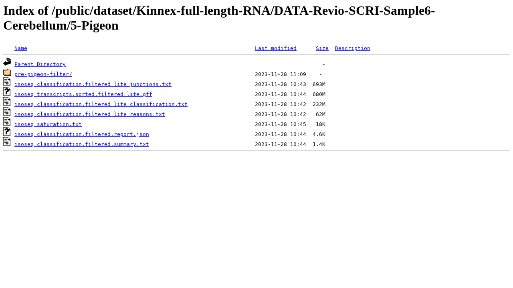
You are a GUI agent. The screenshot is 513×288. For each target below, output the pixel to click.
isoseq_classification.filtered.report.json (81, 134)
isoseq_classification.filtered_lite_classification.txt (101, 104)
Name (20, 48)
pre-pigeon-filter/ (43, 74)
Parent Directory (40, 64)
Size (322, 48)
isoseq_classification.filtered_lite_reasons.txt (89, 114)
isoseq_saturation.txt (48, 124)
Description (352, 48)
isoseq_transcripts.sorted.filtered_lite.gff (83, 94)
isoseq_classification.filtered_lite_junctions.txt (93, 84)
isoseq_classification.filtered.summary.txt (81, 144)
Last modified (276, 48)
